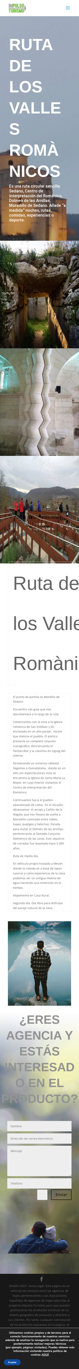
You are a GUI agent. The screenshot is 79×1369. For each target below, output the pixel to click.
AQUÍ (45, 1355)
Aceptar (12, 1362)
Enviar (61, 1194)
